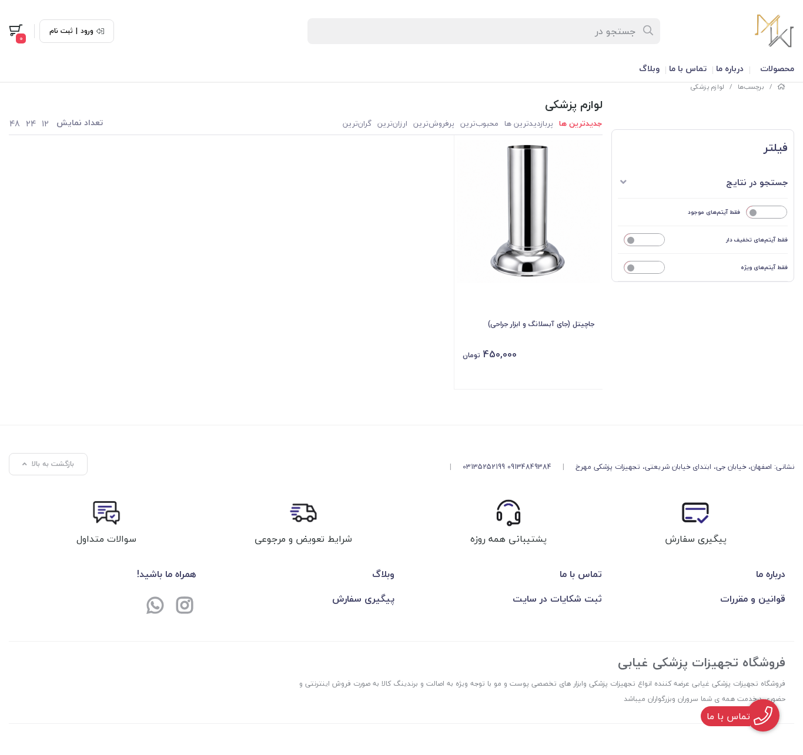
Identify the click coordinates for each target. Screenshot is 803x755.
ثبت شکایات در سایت (557, 598)
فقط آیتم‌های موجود (714, 212)
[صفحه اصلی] (781, 86)
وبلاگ (649, 68)
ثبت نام (61, 31)
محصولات (777, 68)
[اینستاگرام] (184, 607)
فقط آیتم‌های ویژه (764, 267)
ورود (87, 31)
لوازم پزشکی (707, 86)
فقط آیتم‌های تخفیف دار (757, 239)
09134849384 (529, 467)
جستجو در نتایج (757, 182)
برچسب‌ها (751, 86)
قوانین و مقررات (752, 598)
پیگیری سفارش (363, 598)
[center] (649, 31)
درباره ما (730, 68)
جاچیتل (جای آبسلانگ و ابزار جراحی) (541, 324)
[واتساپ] (155, 607)
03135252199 (484, 467)
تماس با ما (688, 68)
